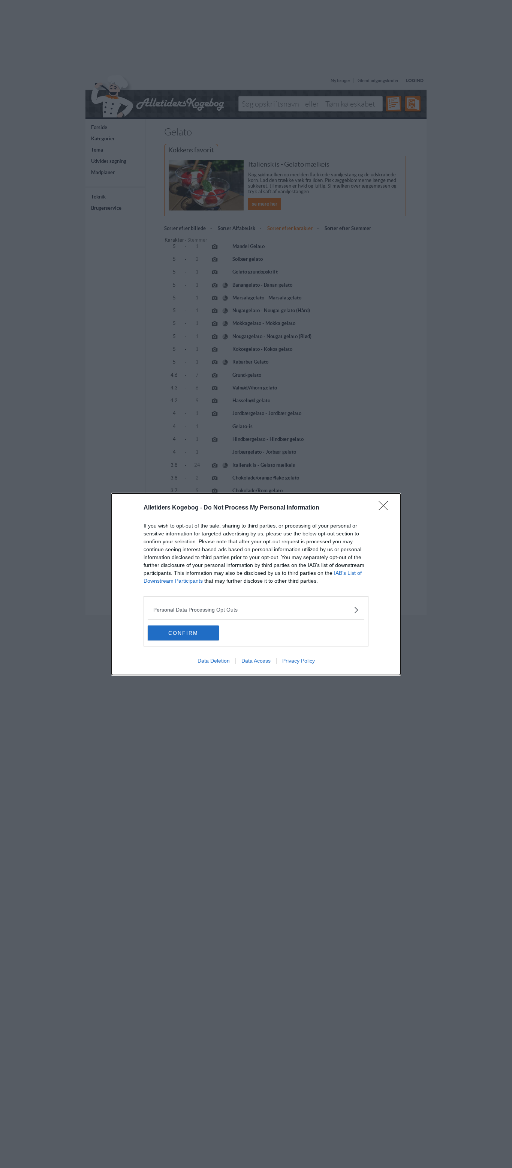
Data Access (256, 661)
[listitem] (256, 610)
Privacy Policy (298, 661)
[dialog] (256, 584)
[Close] (386, 508)
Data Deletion (214, 661)
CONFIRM (183, 633)
